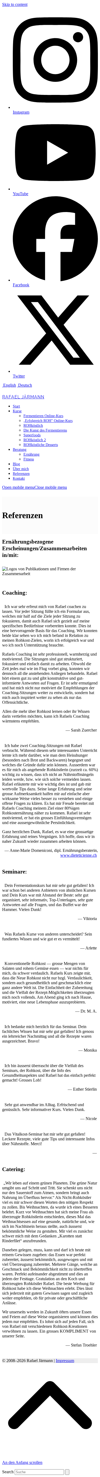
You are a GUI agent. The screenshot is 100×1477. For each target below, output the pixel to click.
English (9, 385)
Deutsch (24, 385)
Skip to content (14, 4)
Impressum (65, 1360)
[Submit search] (67, 1472)
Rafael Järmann (23, 396)
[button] (34, 487)
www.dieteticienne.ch (78, 855)
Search (8, 1472)
